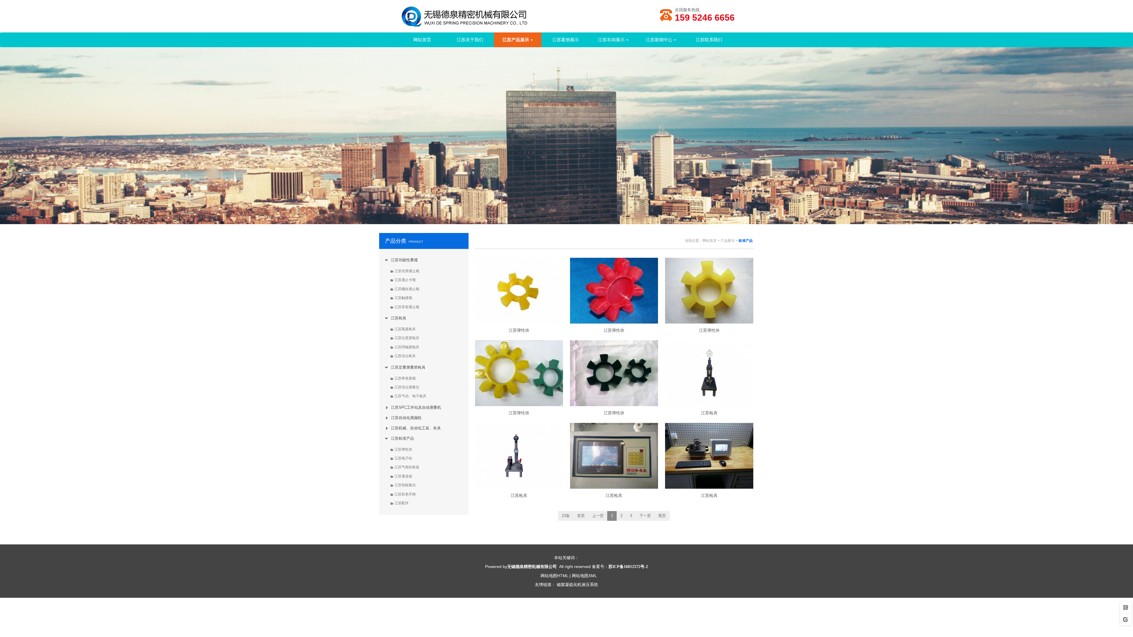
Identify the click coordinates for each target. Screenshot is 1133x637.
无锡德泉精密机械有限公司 (532, 566)
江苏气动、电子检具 (410, 396)
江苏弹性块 (403, 449)
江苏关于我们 (470, 39)
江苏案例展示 (565, 39)
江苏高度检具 (405, 329)
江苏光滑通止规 (406, 271)
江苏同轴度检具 (406, 347)
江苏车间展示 (611, 39)
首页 (581, 515)
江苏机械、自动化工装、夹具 (416, 428)
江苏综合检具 (405, 356)
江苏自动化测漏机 (406, 418)
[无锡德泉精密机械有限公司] (483, 19)
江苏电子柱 (403, 458)
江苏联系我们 (709, 39)
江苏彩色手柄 (405, 494)
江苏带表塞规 (405, 378)
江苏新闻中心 (659, 39)
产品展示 (728, 241)
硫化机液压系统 (583, 584)
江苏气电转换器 (406, 467)
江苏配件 (401, 503)
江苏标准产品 (402, 438)
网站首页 (422, 39)
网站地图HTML (554, 575)
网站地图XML (584, 575)
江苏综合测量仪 (406, 387)
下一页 (645, 515)
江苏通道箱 (403, 476)
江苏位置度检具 (406, 338)
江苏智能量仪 (405, 485)
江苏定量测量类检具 (408, 367)
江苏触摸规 (403, 298)
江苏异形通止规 (406, 307)
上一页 (598, 515)
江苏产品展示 (515, 39)
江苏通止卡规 (405, 280)
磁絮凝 (563, 584)
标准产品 (746, 241)
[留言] (1126, 619)
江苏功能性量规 (404, 260)
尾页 (662, 515)
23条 (566, 515)
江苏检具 (398, 318)
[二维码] (1126, 607)
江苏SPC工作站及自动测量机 (416, 407)
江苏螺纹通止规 (406, 289)
